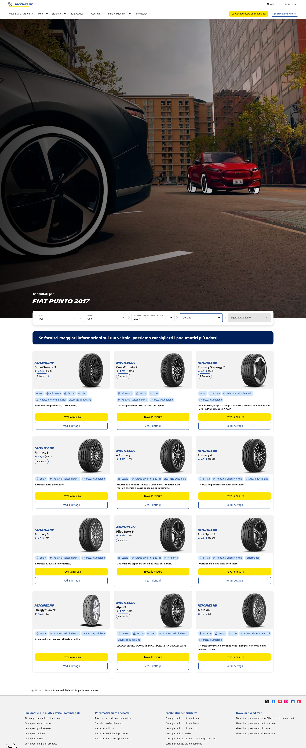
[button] (74, 318)
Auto (47, 690)
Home (38, 690)
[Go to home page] (20, 4)
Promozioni (142, 13)
